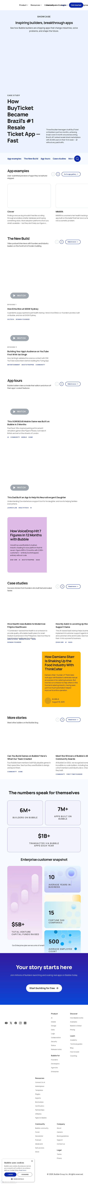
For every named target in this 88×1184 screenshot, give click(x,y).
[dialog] (18, 1170)
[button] (18, 1179)
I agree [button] (10, 1174)
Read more (22, 1170)
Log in (63, 5)
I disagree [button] (25, 1174)
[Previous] (53, 174)
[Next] (58, 174)
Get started (76, 5)
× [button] (32, 1161)
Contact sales (52, 5)
